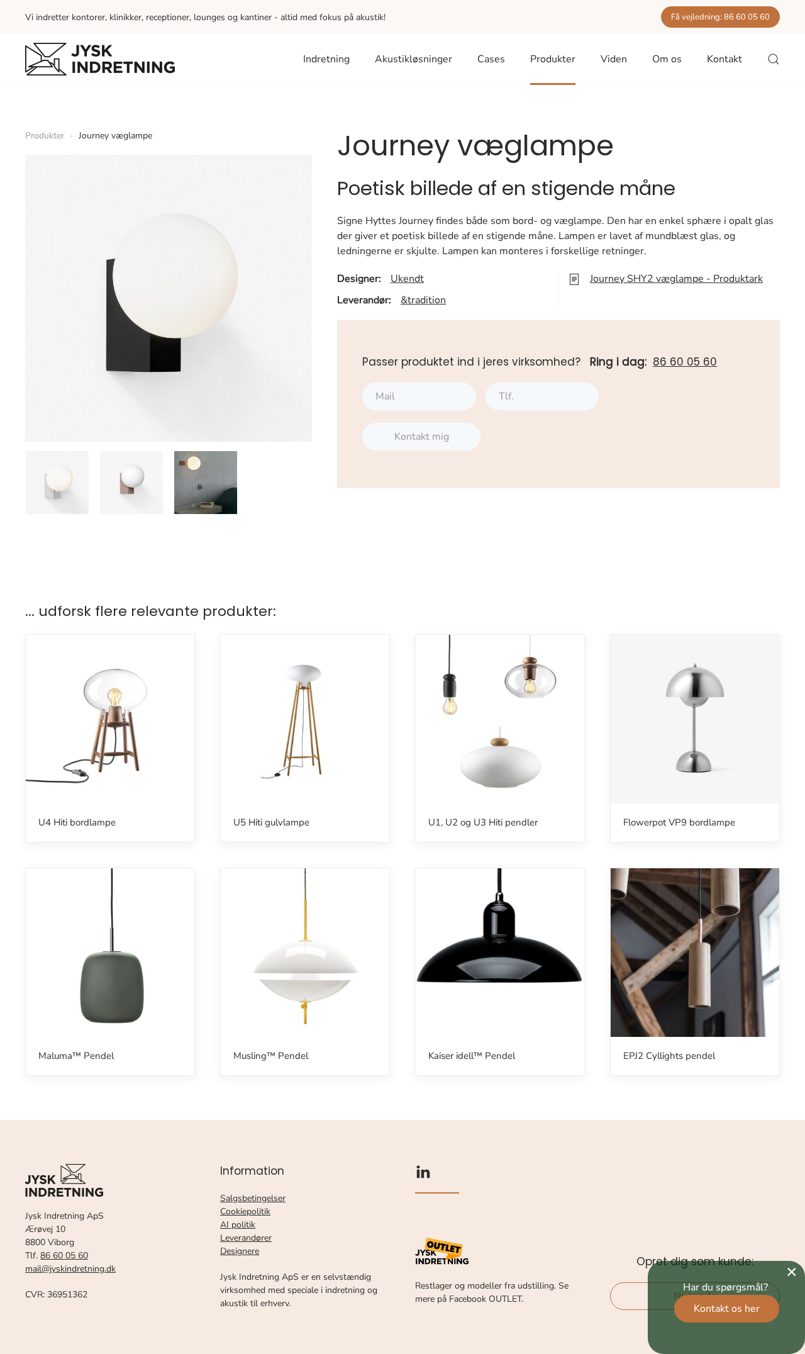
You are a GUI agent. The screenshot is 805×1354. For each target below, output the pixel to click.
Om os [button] (667, 59)
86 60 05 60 (685, 361)
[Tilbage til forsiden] (100, 59)
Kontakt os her (727, 1309)
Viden (614, 59)
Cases (491, 59)
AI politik (237, 1225)
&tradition (423, 300)
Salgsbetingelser (253, 1198)
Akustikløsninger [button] (413, 59)
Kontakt (724, 59)
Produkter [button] (552, 59)
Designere (239, 1251)
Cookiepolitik (245, 1211)
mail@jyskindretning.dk (70, 1269)
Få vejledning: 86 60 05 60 (720, 17)
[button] (773, 59)
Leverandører (246, 1238)
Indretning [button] (326, 59)
